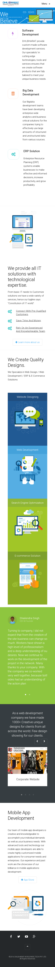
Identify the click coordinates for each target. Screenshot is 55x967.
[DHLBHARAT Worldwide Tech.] (11, 3)
